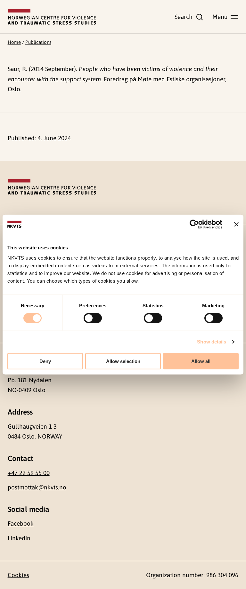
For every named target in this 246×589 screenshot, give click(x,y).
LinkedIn (19, 538)
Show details (211, 341)
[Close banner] (236, 224)
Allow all (200, 361)
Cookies (18, 574)
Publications (38, 42)
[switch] (93, 318)
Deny (45, 361)
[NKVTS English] (52, 17)
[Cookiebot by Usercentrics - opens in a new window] (194, 224)
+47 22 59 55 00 (29, 472)
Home (14, 42)
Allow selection (123, 361)
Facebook (21, 523)
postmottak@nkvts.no (37, 487)
